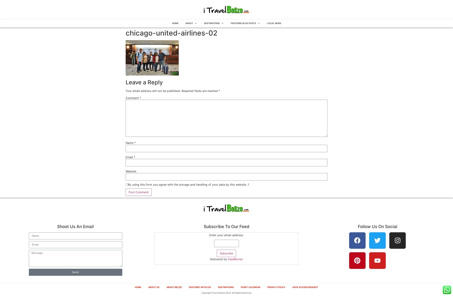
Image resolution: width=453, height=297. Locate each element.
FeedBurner (235, 259)
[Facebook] (357, 240)
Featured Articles (200, 287)
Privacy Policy (276, 287)
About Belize (174, 287)
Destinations (212, 23)
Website (131, 171)
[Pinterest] (357, 260)
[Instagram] (397, 240)
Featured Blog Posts (243, 23)
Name (131, 142)
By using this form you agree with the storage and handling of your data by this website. (188, 184)
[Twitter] (377, 240)
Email (130, 157)
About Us (153, 287)
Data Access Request (305, 287)
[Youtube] (377, 260)
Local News (274, 23)
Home (175, 23)
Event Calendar (250, 287)
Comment (133, 98)
